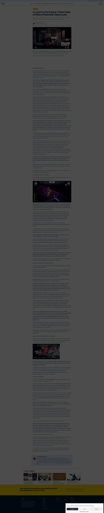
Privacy (87, 511)
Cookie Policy (82, 511)
